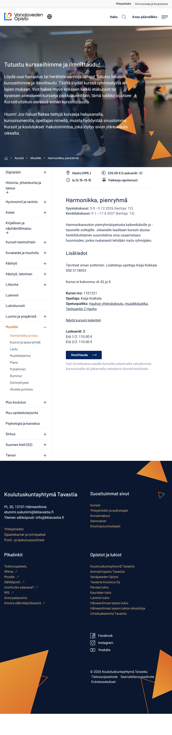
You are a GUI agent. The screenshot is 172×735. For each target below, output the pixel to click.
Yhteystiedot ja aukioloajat (109, 510)
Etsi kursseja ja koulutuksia (151, 4)
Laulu (14, 349)
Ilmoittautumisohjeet (105, 526)
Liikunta (12, 284)
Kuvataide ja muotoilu (22, 253)
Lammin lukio (99, 598)
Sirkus (10, 434)
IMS (6, 593)
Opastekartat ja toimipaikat (25, 534)
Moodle (9, 577)
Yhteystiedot (123, 4)
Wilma (8, 572)
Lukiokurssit (15, 306)
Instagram (105, 642)
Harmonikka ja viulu (24, 336)
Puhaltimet (18, 369)
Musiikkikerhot (20, 356)
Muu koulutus (16, 402)
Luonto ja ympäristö (21, 316)
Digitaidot (13, 172)
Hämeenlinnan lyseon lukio (109, 603)
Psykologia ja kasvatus (23, 423)
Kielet (10, 212)
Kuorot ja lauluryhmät (25, 342)
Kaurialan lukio (100, 593)
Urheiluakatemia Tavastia (108, 614)
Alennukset (98, 521)
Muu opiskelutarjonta (22, 413)
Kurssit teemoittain (20, 242)
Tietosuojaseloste (104, 676)
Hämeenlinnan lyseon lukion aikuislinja (117, 608)
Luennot (12, 295)
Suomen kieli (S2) (19, 445)
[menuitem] (125, 4)
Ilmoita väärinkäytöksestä (22, 603)
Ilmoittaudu (79, 355)
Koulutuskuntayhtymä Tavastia (112, 566)
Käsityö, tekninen (19, 274)
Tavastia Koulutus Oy (105, 582)
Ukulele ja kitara (21, 389)
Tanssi (11, 455)
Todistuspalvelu (15, 566)
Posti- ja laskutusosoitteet (24, 540)
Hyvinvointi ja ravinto (22, 202)
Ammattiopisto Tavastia (107, 572)
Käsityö (11, 263)
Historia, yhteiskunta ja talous (23, 185)
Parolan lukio (99, 587)
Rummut (16, 376)
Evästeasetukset (103, 681)
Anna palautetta (15, 598)
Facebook (105, 635)
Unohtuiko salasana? (19, 587)
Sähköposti (12, 582)
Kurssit (95, 505)
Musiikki (12, 327)
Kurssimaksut (100, 516)
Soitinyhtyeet (19, 383)
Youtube (104, 649)
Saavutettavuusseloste (137, 676)
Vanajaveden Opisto (104, 577)
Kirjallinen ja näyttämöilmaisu (18, 226)
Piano (14, 362)
